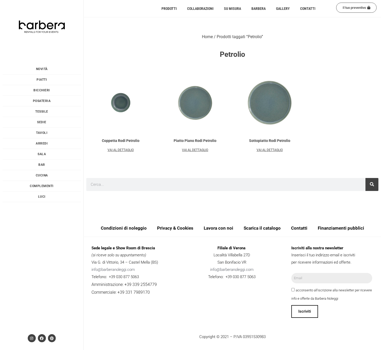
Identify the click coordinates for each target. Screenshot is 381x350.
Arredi (42, 143)
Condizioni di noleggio (124, 228)
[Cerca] (371, 184)
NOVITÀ (42, 69)
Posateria (42, 101)
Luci (42, 196)
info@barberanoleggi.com (113, 269)
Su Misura (232, 8)
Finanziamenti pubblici (341, 228)
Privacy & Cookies (175, 228)
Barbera (258, 8)
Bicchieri (41, 90)
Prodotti (169, 8)
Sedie (41, 122)
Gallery (283, 8)
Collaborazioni (200, 8)
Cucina (42, 175)
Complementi (42, 186)
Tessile (41, 111)
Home (207, 36)
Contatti (307, 8)
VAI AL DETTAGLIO (121, 150)
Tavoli (41, 133)
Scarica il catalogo (262, 228)
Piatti (42, 79)
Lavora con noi (218, 228)
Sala (42, 154)
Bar (41, 165)
